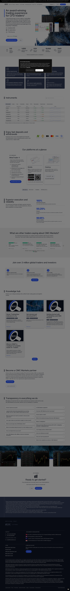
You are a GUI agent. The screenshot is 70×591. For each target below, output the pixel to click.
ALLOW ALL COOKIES (39, 70)
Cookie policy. (28, 67)
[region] (35, 66)
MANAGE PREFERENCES (30, 70)
